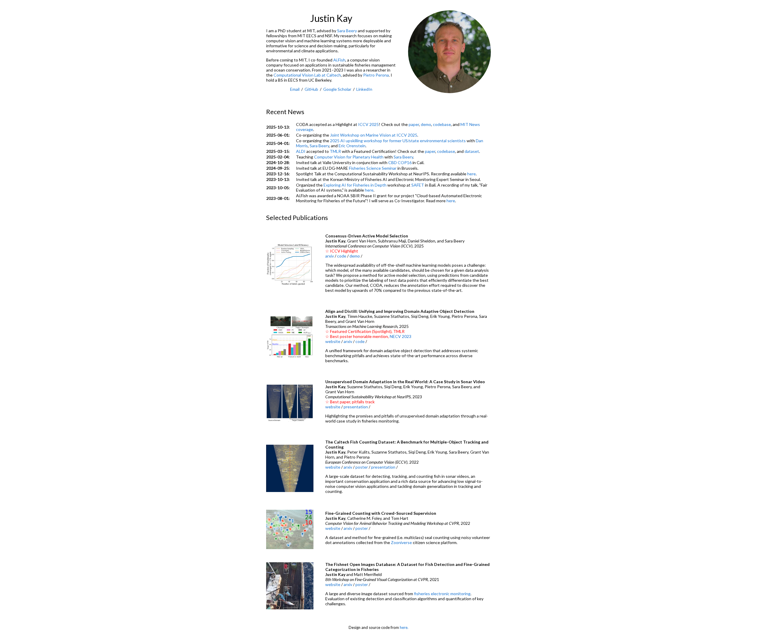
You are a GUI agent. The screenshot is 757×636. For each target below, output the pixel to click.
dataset (472, 151)
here (471, 173)
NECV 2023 (400, 336)
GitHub (311, 89)
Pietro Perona (376, 74)
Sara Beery (347, 30)
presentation (356, 406)
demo (426, 124)
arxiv (329, 255)
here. (404, 627)
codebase (442, 124)
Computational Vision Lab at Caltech (307, 74)
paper (414, 124)
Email (295, 89)
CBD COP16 (400, 162)
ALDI (300, 151)
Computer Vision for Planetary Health (349, 156)
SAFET (417, 184)
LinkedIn (364, 89)
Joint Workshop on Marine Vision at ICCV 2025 (373, 134)
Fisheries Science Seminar (373, 168)
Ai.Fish (339, 59)
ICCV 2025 (368, 124)
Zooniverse (401, 542)
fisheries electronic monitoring (442, 593)
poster (361, 467)
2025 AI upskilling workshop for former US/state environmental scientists (398, 140)
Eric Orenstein (352, 145)
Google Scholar (337, 89)
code (341, 255)
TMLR (335, 151)
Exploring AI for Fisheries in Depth (354, 184)
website (332, 341)
